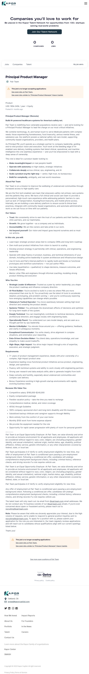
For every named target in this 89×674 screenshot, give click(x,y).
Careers (25, 632)
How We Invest (10, 616)
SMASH (7, 654)
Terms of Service (21, 672)
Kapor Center (10, 649)
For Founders (27, 621)
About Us (8, 621)
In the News (26, 626)
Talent (7, 632)
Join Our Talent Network (44, 32)
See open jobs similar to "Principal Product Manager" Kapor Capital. (37, 95)
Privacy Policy (9, 672)
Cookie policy (50, 580)
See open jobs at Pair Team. (22, 92)
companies (17, 64)
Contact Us (9, 638)
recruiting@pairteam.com (17, 509)
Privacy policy (39, 580)
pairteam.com (57, 501)
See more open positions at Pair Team (44, 559)
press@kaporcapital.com (19, 602)
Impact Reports (28, 616)
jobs (7, 64)
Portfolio (8, 626)
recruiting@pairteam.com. (17, 518)
